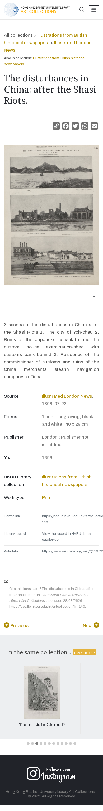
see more (84, 652)
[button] (82, 10)
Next (88, 625)
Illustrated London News (67, 396)
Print (47, 497)
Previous (19, 625)
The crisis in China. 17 (42, 725)
